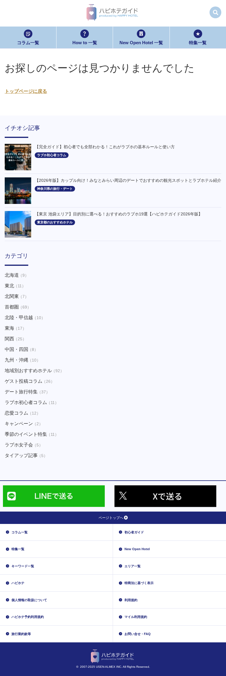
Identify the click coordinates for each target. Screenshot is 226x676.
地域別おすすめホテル (34, 370)
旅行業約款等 (21, 634)
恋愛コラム (23, 413)
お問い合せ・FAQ (137, 634)
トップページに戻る (26, 91)
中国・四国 (21, 349)
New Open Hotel (137, 549)
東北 (15, 285)
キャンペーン (24, 423)
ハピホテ (17, 583)
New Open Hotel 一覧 (141, 42)
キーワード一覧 (22, 566)
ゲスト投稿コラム (30, 381)
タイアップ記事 (26, 455)
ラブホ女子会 (24, 444)
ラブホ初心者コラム (32, 402)
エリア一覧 (132, 566)
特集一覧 (198, 42)
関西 (15, 338)
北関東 (17, 296)
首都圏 (18, 306)
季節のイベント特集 (32, 434)
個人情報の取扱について (29, 600)
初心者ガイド (134, 532)
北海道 (17, 275)
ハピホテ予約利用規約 (27, 617)
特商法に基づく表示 (139, 583)
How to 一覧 (84, 42)
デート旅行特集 (27, 391)
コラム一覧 (28, 42)
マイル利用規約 (135, 617)
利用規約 (130, 600)
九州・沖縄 (23, 359)
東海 (15, 328)
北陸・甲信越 (25, 317)
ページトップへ (111, 518)
